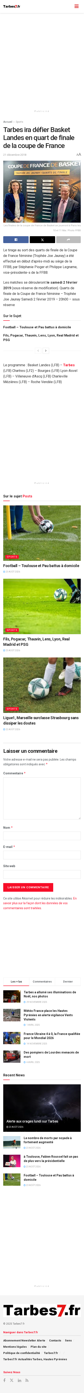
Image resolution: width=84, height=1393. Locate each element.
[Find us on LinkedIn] (19, 1380)
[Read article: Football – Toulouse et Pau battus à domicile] (42, 533)
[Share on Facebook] (16, 239)
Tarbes (69, 365)
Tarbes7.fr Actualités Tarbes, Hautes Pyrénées (35, 1359)
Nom (8, 827)
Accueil (7, 121)
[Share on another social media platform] (68, 239)
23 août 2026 (12, 572)
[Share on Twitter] (42, 239)
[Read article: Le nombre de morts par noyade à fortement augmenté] (11, 1142)
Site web (9, 866)
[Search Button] (68, 6)
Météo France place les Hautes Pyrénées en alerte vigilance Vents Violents (48, 1015)
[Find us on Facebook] (4, 1380)
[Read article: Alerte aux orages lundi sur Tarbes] (42, 1112)
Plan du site (39, 1346)
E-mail (9, 847)
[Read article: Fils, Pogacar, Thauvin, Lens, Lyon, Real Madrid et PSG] (42, 606)
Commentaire (14, 773)
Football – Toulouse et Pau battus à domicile (37, 327)
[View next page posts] (46, 351)
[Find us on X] (12, 1380)
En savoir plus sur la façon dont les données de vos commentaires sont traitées (40, 903)
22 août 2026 (12, 729)
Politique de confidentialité (21, 1353)
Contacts (55, 1340)
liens (68, 1340)
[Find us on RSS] (26, 1380)
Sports (19, 121)
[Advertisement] (42, 59)
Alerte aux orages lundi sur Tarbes (32, 1121)
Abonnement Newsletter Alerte (24, 1340)
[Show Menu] (77, 6)
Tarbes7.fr (51, 1353)
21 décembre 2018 (14, 154)
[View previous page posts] (38, 351)
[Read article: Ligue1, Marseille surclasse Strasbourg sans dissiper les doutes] (42, 685)
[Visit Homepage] (11, 6)
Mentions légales (15, 1346)
